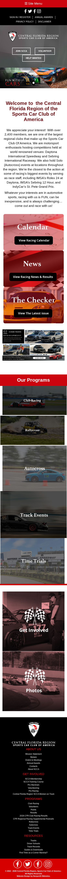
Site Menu (34, 3)
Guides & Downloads (33, 850)
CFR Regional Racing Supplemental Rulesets (33, 819)
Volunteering (33, 788)
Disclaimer (44, 21)
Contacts (33, 766)
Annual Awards (44, 17)
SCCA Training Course (33, 782)
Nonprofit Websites (41, 876)
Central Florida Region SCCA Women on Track (33, 794)
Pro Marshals (33, 785)
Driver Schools (33, 843)
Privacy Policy (25, 21)
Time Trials (33, 831)
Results (33, 813)
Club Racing (33, 803)
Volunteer (44, 51)
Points (33, 810)
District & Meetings (33, 760)
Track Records (33, 847)
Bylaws (33, 757)
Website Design (24, 876)
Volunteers (33, 806)
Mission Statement (33, 754)
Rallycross (33, 822)
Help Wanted (33, 58)
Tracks (33, 840)
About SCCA (33, 769)
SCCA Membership (33, 779)
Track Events (33, 828)
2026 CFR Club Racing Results (33, 816)
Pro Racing (34, 791)
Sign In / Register (20, 17)
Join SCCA (21, 51)
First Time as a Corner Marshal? (33, 853)
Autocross (33, 825)
